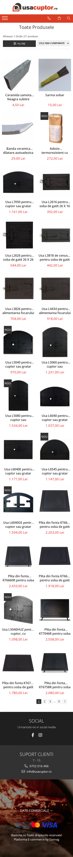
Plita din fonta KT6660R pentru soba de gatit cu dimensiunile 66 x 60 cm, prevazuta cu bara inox (18, 578)
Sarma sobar (54, 95)
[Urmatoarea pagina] (64, 701)
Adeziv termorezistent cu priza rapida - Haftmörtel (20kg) (54, 151)
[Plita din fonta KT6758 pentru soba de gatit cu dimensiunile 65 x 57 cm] (18, 663)
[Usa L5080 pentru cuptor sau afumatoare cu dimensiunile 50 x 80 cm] (18, 395)
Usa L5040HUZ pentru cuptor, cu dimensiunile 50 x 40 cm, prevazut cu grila (18, 632)
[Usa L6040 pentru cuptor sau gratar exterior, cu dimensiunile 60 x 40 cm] (55, 395)
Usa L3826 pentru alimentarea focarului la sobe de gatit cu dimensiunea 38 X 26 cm (18, 311)
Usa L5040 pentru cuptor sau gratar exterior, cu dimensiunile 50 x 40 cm (18, 364)
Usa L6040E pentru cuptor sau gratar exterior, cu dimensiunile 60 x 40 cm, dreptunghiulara (18, 471)
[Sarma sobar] (55, 75)
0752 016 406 (39, 766)
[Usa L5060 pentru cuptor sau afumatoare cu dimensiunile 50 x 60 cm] (55, 342)
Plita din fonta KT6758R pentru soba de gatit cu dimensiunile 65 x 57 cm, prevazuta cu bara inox (54, 685)
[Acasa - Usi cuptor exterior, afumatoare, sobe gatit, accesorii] (35, 7)
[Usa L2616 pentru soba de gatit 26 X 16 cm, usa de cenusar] (55, 182)
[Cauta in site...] (68, 18)
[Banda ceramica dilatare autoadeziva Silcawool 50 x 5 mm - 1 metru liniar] (18, 128)
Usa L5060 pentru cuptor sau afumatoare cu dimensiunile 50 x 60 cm (55, 364)
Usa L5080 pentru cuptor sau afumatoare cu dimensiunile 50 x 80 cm (18, 418)
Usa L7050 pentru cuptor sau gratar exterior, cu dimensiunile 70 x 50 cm (18, 204)
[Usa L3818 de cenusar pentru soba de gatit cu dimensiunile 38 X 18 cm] (55, 235)
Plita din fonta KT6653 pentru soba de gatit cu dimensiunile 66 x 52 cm (55, 578)
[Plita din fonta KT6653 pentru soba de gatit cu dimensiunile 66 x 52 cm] (55, 556)
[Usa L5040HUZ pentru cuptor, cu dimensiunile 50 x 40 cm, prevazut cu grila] (18, 609)
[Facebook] (32, 735)
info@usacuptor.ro (39, 771)
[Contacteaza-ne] (49, 18)
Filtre (20, 43)
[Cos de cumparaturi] (59, 18)
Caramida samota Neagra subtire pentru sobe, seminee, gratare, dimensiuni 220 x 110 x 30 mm (18, 97)
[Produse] (5, 19)
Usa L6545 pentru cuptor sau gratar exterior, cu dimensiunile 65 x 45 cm (55, 471)
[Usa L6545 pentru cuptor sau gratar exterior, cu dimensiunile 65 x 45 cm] (55, 449)
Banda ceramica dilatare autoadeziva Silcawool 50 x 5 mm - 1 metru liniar (18, 151)
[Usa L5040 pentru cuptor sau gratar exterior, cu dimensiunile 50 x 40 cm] (18, 342)
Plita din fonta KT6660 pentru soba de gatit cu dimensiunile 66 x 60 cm (55, 525)
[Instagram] (40, 735)
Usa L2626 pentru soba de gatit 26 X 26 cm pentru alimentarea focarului (18, 258)
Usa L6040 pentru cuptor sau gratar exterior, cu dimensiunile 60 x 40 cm (55, 418)
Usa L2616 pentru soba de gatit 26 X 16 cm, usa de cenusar (55, 204)
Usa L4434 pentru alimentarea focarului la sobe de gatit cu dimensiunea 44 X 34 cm (55, 311)
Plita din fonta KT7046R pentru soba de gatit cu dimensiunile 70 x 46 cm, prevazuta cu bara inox (54, 632)
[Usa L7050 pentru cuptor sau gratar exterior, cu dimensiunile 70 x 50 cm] (18, 182)
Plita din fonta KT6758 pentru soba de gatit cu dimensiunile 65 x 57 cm (18, 685)
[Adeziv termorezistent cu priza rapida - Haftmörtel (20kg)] (55, 128)
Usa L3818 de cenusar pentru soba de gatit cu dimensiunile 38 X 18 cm (55, 258)
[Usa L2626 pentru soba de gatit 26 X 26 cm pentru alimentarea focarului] (18, 235)
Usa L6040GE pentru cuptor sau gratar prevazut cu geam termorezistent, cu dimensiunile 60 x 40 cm (18, 525)
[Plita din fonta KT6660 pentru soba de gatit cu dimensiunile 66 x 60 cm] (55, 502)
